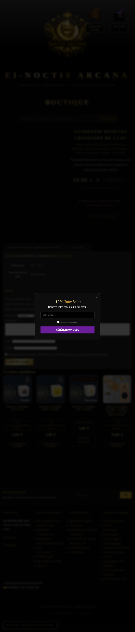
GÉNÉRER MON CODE (67, 330)
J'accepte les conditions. (68, 322)
